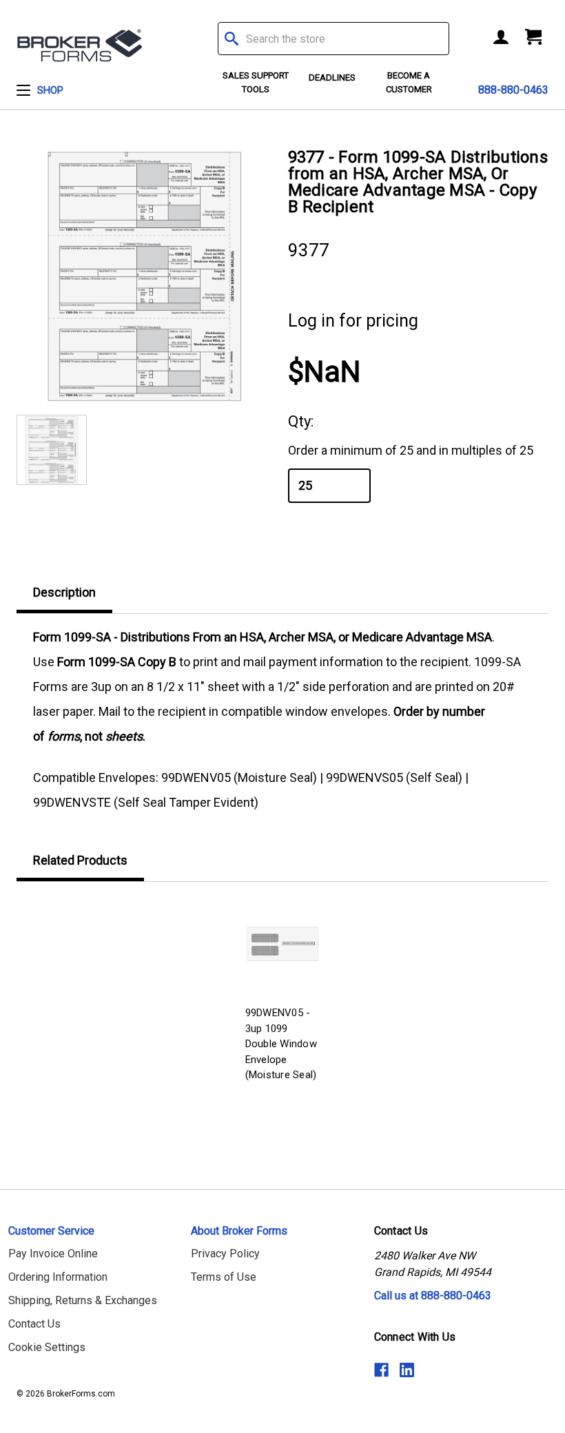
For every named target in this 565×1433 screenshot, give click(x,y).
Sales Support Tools (256, 82)
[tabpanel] (283, 992)
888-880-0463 (513, 89)
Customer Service (51, 1230)
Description (64, 592)
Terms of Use (223, 1276)
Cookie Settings (46, 1347)
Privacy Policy (225, 1253)
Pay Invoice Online (53, 1253)
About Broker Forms (239, 1230)
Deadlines (332, 77)
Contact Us (34, 1323)
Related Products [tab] (80, 860)
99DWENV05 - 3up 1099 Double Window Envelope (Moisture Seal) (281, 1044)
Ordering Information (57, 1276)
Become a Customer (409, 82)
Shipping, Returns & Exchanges (82, 1300)
